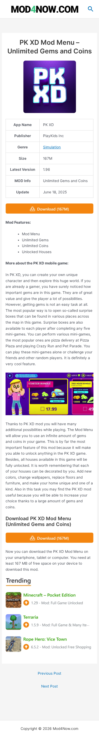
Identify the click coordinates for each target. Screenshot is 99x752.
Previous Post (49, 673)
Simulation (52, 147)
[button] (91, 9)
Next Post (49, 686)
